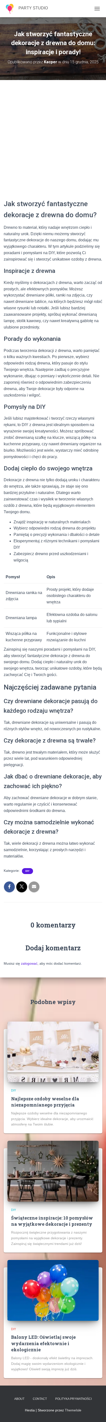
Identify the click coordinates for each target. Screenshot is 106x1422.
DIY (27, 871)
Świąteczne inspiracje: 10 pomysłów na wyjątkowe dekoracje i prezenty (52, 1221)
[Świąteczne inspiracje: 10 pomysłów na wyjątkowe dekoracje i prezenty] (53, 1171)
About (19, 1399)
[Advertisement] (53, 143)
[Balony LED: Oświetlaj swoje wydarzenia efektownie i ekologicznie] (53, 1290)
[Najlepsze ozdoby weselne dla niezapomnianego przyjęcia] (53, 1052)
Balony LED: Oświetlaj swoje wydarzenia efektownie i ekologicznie (43, 1343)
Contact (40, 1399)
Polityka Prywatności (73, 1399)
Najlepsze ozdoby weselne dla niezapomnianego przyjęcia (45, 1102)
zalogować (29, 963)
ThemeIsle (73, 1410)
